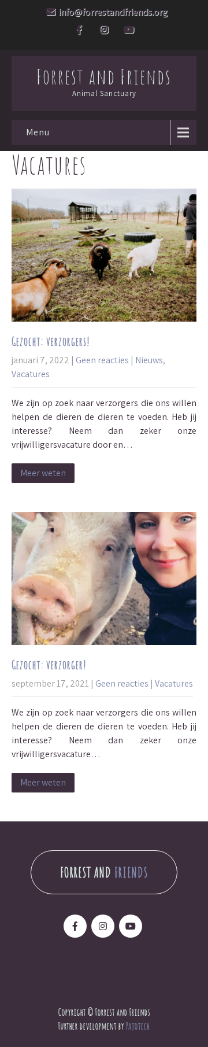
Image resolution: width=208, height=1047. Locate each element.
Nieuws (149, 360)
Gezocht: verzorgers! (51, 341)
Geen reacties (102, 360)
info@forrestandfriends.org (113, 12)
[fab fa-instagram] (104, 31)
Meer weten (43, 473)
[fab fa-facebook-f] (79, 31)
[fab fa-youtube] (128, 31)
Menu (38, 132)
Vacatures (31, 374)
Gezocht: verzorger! (49, 665)
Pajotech (138, 1025)
